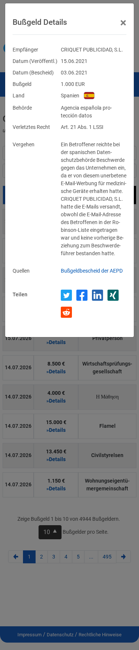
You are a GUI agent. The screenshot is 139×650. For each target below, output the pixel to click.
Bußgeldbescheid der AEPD (92, 271)
